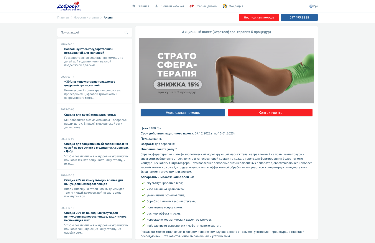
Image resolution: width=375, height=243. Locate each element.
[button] (169, 6)
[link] (63, 17)
